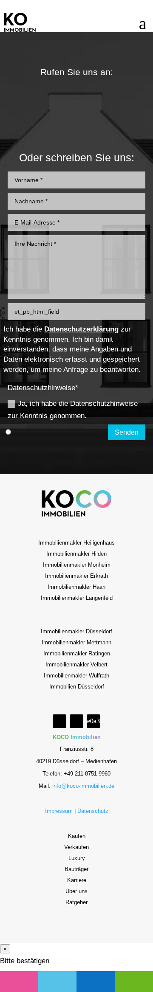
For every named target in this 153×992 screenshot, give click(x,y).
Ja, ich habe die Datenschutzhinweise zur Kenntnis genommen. (73, 409)
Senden (127, 432)
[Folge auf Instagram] (76, 721)
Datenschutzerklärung (81, 329)
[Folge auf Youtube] (93, 721)
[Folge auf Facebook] (59, 721)
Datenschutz (92, 811)
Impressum (59, 811)
